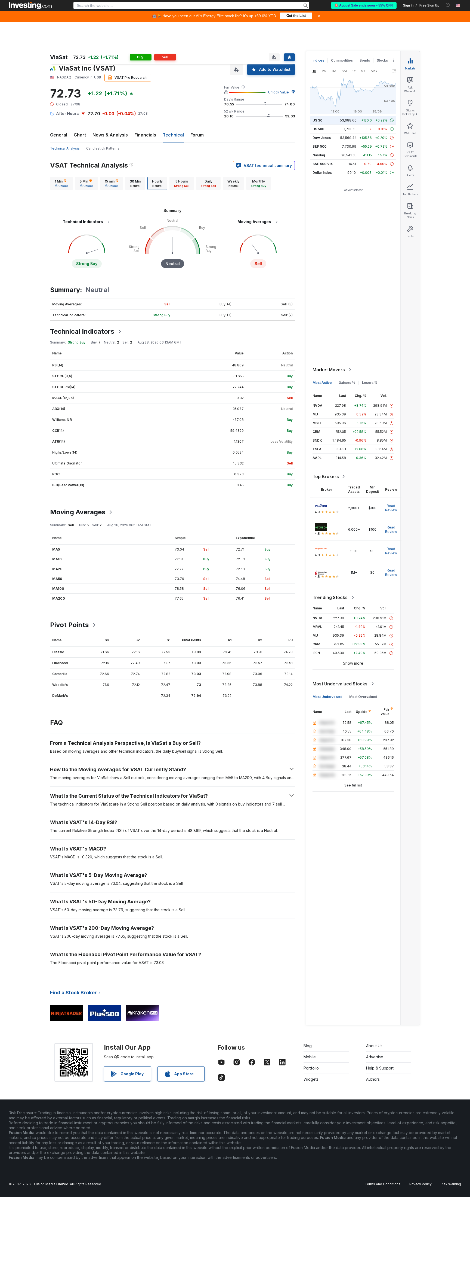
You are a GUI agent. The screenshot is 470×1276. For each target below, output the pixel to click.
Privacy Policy (420, 1184)
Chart (80, 135)
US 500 (318, 129)
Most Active (322, 383)
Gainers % (347, 383)
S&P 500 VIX (323, 164)
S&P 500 (319, 146)
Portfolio (311, 1068)
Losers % (370, 383)
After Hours (67, 113)
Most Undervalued (327, 697)
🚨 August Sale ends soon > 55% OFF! (363, 5)
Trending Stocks (330, 597)
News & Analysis (110, 135)
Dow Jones (322, 138)
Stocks (382, 60)
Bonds (365, 60)
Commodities (342, 60)
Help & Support (380, 1068)
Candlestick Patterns (102, 148)
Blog (308, 1045)
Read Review (391, 508)
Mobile (310, 1057)
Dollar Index (322, 173)
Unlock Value (278, 92)
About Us (374, 1045)
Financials (145, 135)
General (58, 135)
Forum (197, 135)
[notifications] (448, 5)
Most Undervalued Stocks (340, 683)
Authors (373, 1079)
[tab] (61, 183)
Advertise (374, 1057)
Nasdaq (319, 155)
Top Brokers (326, 476)
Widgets (311, 1079)
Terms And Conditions (382, 1184)
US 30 (317, 120)
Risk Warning (451, 1184)
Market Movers (329, 369)
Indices (318, 60)
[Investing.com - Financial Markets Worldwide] (30, 5)
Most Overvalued (363, 697)
